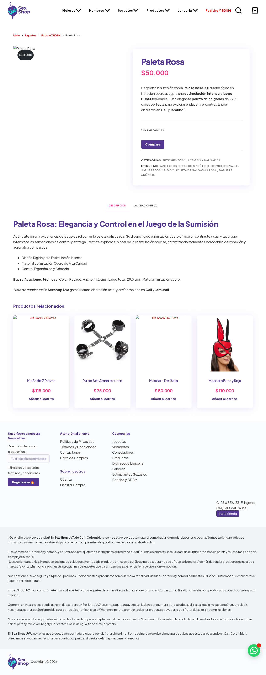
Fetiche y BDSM (218, 10)
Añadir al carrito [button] (41, 399)
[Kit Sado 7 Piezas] (41, 343)
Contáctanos (70, 452)
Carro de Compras (74, 458)
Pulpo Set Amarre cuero (102, 380)
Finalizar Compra (72, 485)
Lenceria (185, 10)
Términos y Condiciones (78, 447)
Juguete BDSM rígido (157, 170)
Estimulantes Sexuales (129, 474)
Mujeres (68, 10)
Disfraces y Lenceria (127, 463)
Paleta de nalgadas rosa (196, 170)
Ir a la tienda (228, 513)
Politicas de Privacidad (77, 441)
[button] (254, 650)
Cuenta (66, 479)
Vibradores (120, 447)
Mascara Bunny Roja (224, 380)
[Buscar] (238, 10)
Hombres (96, 10)
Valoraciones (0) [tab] (145, 205)
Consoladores (123, 452)
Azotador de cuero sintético (184, 166)
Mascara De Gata (163, 380)
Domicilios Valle (224, 166)
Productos (155, 10)
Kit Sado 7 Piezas (41, 380)
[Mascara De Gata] (164, 343)
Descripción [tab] (117, 205)
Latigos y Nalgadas (204, 160)
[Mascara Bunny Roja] (225, 343)
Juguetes (125, 10)
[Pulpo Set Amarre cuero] (102, 343)
